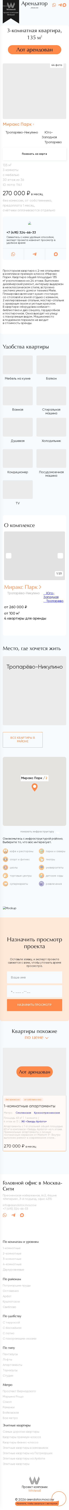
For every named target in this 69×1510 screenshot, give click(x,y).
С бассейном (12, 1328)
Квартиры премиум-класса (22, 1437)
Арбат (7, 1296)
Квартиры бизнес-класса (20, 1442)
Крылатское (11, 1301)
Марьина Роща (13, 1396)
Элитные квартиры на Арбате (24, 1458)
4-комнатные (12, 1264)
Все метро (10, 1418)
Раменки (9, 1407)
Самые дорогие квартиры (21, 1431)
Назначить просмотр (34, 1005)
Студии (8, 1375)
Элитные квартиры (16, 1464)
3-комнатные (12, 1259)
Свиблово (9, 1307)
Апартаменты (12, 1365)
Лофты (7, 1359)
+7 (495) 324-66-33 (21, 232)
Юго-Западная (51, 595)
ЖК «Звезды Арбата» (34, 1121)
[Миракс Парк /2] (34, 797)
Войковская (11, 1412)
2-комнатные (12, 1253)
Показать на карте (34, 154)
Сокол (7, 1402)
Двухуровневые (13, 1269)
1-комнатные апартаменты (29, 1106)
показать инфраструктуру (37, 831)
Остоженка (11, 1291)
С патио (8, 1333)
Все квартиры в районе (22, 739)
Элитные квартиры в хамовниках (25, 1447)
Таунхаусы (10, 1370)
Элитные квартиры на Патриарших (27, 1453)
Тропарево (54, 601)
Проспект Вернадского (19, 1391)
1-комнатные (12, 1248)
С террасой (11, 1322)
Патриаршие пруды (17, 1285)
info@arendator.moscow (19, 1205)
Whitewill (34, 1490)
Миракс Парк (17, 124)
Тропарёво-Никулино (22, 132)
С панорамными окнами (19, 1338)
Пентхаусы (10, 1354)
